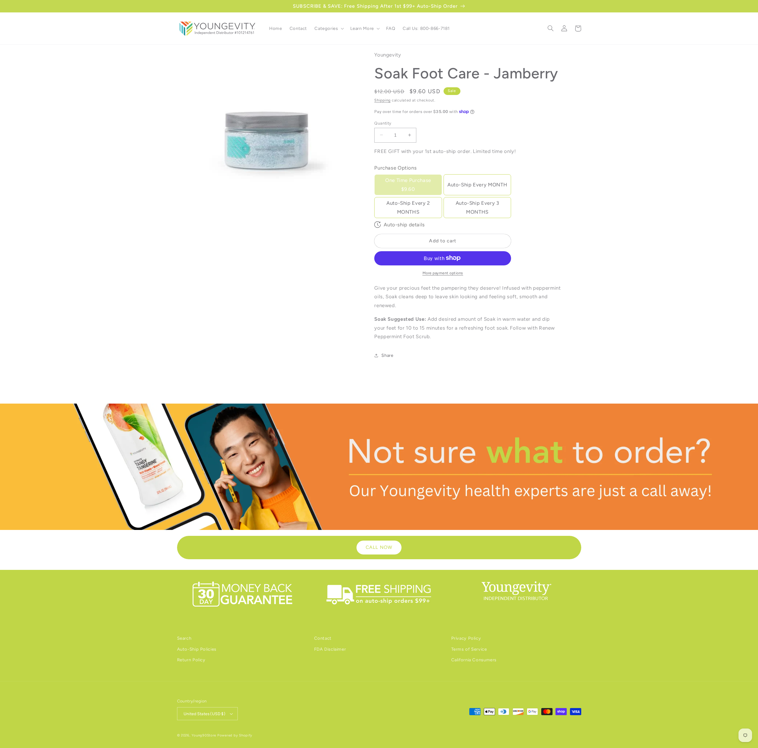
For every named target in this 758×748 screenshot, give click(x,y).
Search (184, 638)
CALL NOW (379, 547)
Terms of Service (469, 649)
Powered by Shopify (234, 735)
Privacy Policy (466, 638)
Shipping (382, 100)
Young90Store (204, 735)
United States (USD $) (205, 713)
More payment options (443, 272)
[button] (328, 28)
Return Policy (191, 659)
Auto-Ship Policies (196, 649)
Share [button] (387, 355)
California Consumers (474, 659)
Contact (323, 638)
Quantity (382, 122)
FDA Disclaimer (330, 649)
